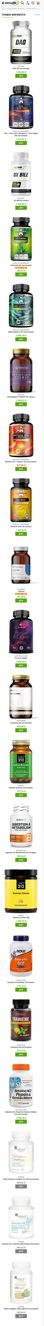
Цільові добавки (32, 8)
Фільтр (37, 14)
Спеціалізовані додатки (15, 8)
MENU (7, 3)
